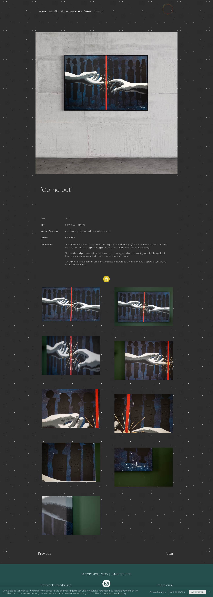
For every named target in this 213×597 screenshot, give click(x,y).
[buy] (106, 279)
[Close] (209, 592)
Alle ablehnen (177, 591)
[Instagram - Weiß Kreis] (106, 584)
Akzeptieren (197, 591)
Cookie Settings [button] (157, 592)
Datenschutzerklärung (114, 593)
